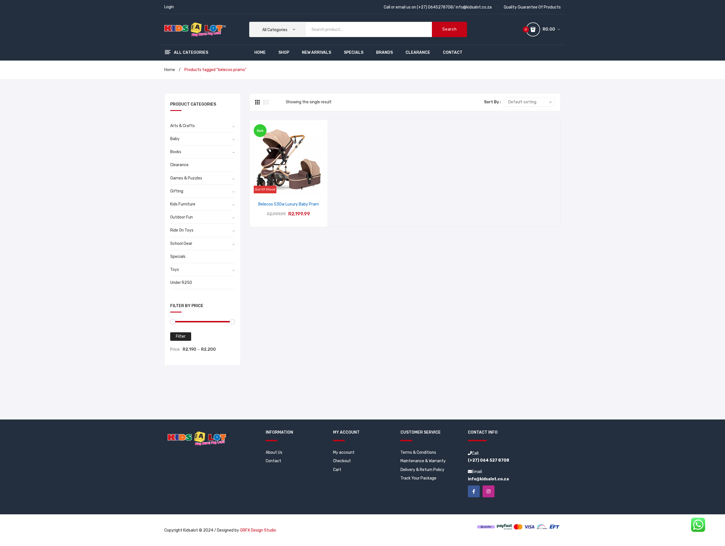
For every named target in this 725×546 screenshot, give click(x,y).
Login (169, 7)
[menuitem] (260, 52)
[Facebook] (474, 491)
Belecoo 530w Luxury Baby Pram (288, 204)
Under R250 (181, 282)
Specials (177, 256)
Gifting (176, 191)
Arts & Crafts (182, 125)
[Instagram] (488, 491)
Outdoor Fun (181, 217)
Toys (174, 269)
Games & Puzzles (186, 178)
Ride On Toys (181, 230)
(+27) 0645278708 (435, 7)
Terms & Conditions (418, 452)
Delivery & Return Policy (422, 469)
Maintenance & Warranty (423, 461)
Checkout (342, 461)
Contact (273, 461)
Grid (258, 102)
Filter (180, 336)
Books (175, 151)
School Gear (181, 243)
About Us (274, 452)
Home (169, 69)
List (266, 102)
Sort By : (492, 102)
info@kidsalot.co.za (474, 7)
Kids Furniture (182, 204)
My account (344, 452)
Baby (175, 138)
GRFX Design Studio (258, 530)
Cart (337, 469)
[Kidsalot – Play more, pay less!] (195, 29)
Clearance (179, 164)
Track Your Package (418, 478)
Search (449, 29)
